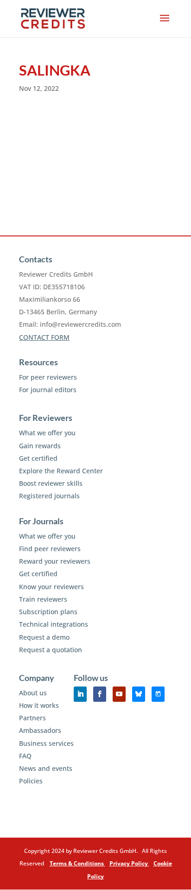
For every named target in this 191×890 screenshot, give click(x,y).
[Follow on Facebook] (99, 694)
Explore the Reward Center (61, 470)
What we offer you (47, 432)
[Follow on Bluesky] (138, 694)
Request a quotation (50, 649)
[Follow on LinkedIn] (80, 694)
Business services (46, 743)
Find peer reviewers (50, 548)
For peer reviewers (48, 377)
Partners (32, 717)
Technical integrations (53, 624)
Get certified (38, 458)
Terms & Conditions (77, 863)
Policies (31, 780)
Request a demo (44, 637)
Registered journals (49, 495)
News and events (45, 768)
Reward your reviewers (54, 561)
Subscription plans (48, 611)
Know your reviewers (51, 586)
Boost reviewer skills (51, 483)
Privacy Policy (129, 863)
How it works (39, 705)
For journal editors (47, 389)
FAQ (25, 755)
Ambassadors (40, 730)
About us (33, 692)
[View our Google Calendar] (158, 694)
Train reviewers (43, 599)
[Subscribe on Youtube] (119, 694)
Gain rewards (40, 445)
